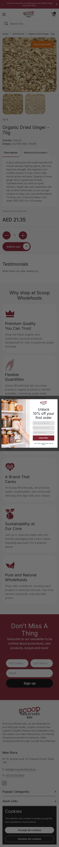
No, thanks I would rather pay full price (43, 444)
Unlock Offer (43, 438)
